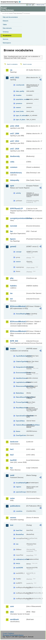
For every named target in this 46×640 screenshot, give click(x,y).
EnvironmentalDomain (21, 372)
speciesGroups (21, 492)
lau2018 (13, 460)
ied (11, 299)
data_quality (20, 91)
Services (5, 39)
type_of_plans (20, 119)
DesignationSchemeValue (21, 367)
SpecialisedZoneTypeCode (21, 416)
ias (11, 293)
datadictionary (16, 173)
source (18, 261)
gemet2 (13, 246)
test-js (18, 563)
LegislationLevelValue (21, 382)
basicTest (19, 530)
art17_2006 (14, 133)
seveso (13, 517)
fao (11, 231)
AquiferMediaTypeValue (21, 356)
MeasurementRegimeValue (21, 386)
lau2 (12, 455)
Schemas (6, 32)
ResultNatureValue (21, 407)
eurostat (13, 226)
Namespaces (7, 43)
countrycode (20, 85)
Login (29, 4)
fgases (13, 239)
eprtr (12, 186)
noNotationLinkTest (21, 559)
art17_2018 (14, 149)
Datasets (5, 21)
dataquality (14, 180)
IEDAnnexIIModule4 (18, 331)
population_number (21, 99)
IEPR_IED (14, 341)
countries (19, 511)
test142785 (19, 567)
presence (19, 103)
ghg (11, 278)
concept (18, 252)
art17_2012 (14, 141)
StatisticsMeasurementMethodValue (21, 425)
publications (15, 506)
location (18, 95)
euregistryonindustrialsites (18, 218)
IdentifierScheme (21, 378)
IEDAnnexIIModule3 (18, 321)
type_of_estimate (21, 115)
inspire (13, 348)
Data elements (7, 28)
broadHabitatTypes (21, 483)
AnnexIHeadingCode (21, 314)
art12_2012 (14, 77)
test (11, 525)
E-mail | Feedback (8, 633)
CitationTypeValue (21, 361)
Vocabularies (7, 35)
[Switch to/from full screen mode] (33, 5)
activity (18, 193)
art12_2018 (14, 126)
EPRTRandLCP (16, 208)
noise (12, 498)
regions (18, 487)
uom (12, 606)
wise (12, 612)
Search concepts (27, 64)
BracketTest (20, 534)
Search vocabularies (12, 64)
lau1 (12, 449)
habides (13, 286)
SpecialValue (20, 421)
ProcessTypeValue (21, 402)
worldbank (14, 619)
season (18, 107)
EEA (11, 2)
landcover (14, 442)
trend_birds (20, 111)
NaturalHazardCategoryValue (21, 397)
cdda (12, 162)
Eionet (11, 13)
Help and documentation (10, 17)
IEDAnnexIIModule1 (18, 306)
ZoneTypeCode (21, 435)
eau (17, 544)
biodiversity (15, 156)
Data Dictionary (18, 13)
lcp (11, 468)
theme (18, 431)
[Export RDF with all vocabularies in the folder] (40, 80)
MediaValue (20, 393)
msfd (12, 475)
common (13, 167)
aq (11, 70)
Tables (5, 24)
